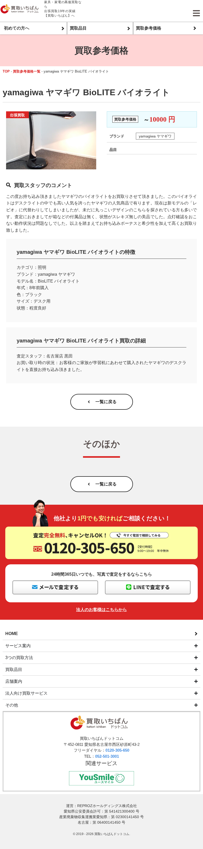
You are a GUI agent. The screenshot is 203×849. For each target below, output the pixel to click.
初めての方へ (16, 28)
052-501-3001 (107, 756)
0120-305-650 (117, 750)
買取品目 (78, 28)
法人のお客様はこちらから (101, 609)
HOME (11, 633)
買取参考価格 (148, 28)
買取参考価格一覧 (26, 71)
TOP (6, 71)
